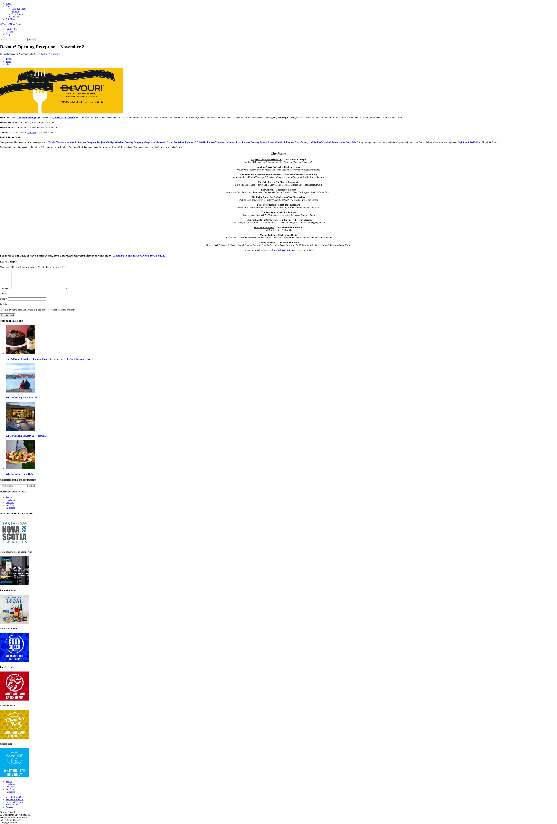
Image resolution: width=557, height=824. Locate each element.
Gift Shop (10, 19)
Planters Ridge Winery (297, 142)
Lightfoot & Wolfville (195, 142)
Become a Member (14, 797)
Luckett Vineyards (216, 142)
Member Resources (14, 799)
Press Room (17, 14)
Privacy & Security (14, 802)
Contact (15, 16)
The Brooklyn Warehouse (252, 174)
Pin (7, 64)
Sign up (32, 486)
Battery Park (274, 174)
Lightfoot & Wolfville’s (469, 142)
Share (8, 61)
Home (8, 3)
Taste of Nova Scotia (50, 54)
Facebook (10, 500)
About (9, 6)
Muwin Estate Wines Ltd (272, 142)
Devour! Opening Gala (28, 117)
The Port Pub (268, 212)
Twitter (9, 497)
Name (3, 293)
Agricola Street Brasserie (269, 167)
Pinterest (10, 502)
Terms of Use (12, 804)
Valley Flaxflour (268, 235)
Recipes (9, 31)
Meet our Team (19, 9)
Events (5, 54)
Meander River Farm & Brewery (242, 142)
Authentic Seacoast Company (81, 142)
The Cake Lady (265, 182)
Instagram (10, 508)
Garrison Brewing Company (129, 142)
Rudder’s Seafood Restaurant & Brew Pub (334, 142)
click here (31, 132)
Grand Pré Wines (175, 142)
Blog (8, 34)
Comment (5, 288)
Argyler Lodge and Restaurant (266, 159)
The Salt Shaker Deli (264, 227)
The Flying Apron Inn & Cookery (268, 197)
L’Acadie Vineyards (56, 142)
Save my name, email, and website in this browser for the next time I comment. (39, 309)
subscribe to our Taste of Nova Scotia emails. (139, 255)
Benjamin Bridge (105, 142)
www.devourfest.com (284, 250)
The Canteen (267, 189)
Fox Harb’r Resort (266, 205)
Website (3, 304)
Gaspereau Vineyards (155, 142)
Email (3, 299)
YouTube (10, 505)
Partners (15, 11)
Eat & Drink (11, 29)
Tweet (8, 59)
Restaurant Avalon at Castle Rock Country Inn (268, 220)
